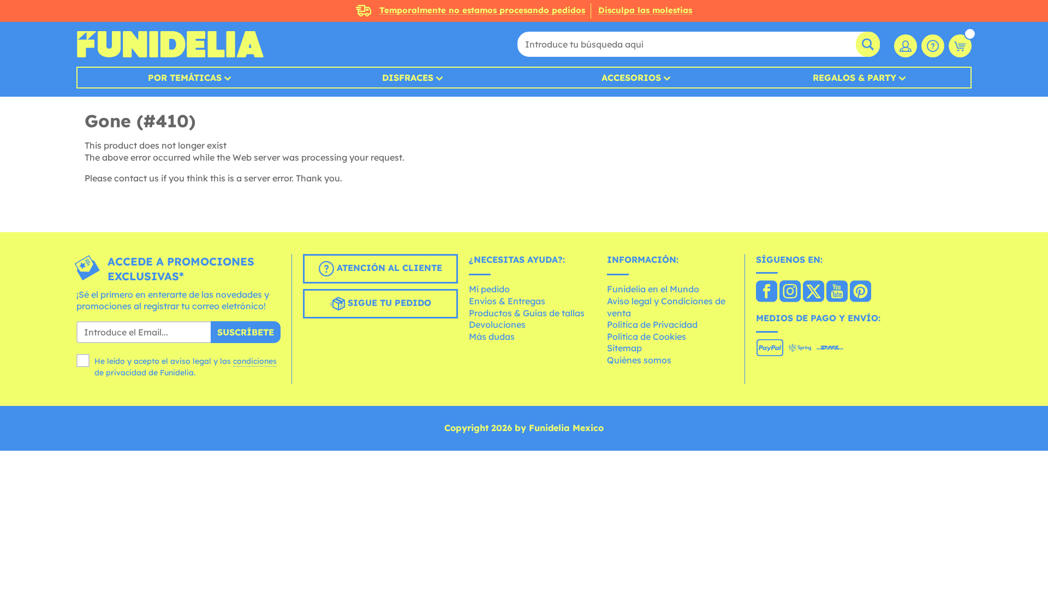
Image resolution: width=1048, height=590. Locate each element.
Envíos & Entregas (507, 301)
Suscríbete (245, 332)
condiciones (255, 361)
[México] (766, 292)
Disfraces (407, 77)
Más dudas (492, 336)
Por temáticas (185, 77)
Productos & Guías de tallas (527, 313)
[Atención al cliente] (932, 45)
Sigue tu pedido (388, 302)
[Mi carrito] (960, 45)
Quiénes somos (639, 360)
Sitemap (624, 348)
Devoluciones (497, 324)
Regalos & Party (854, 77)
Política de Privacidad (652, 324)
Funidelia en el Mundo (653, 289)
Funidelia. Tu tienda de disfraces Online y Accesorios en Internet (170, 44)
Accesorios (631, 77)
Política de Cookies (646, 336)
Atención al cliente (388, 267)
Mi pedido (489, 289)
